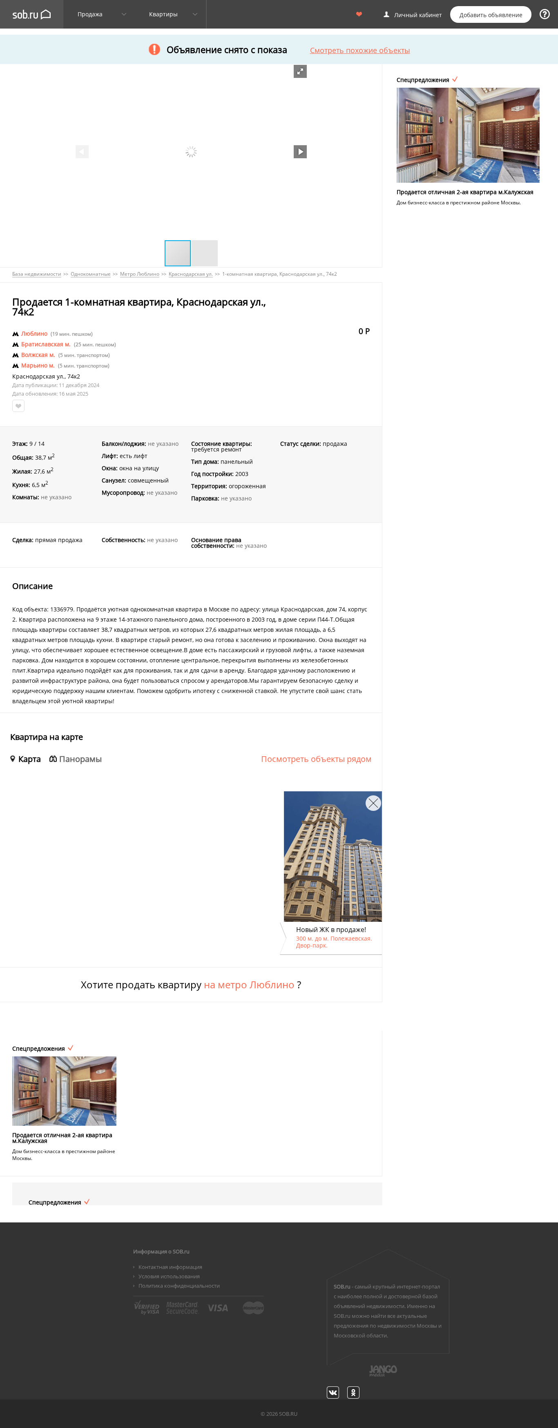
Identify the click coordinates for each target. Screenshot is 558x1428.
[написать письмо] (367, 1375)
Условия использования (169, 1276)
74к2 (73, 376)
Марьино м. (38, 365)
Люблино (34, 333)
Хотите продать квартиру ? (191, 985)
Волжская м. (38, 354)
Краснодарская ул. (38, 376)
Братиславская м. (46, 344)
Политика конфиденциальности (179, 1285)
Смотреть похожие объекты (360, 50)
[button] (300, 71)
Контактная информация (170, 1267)
